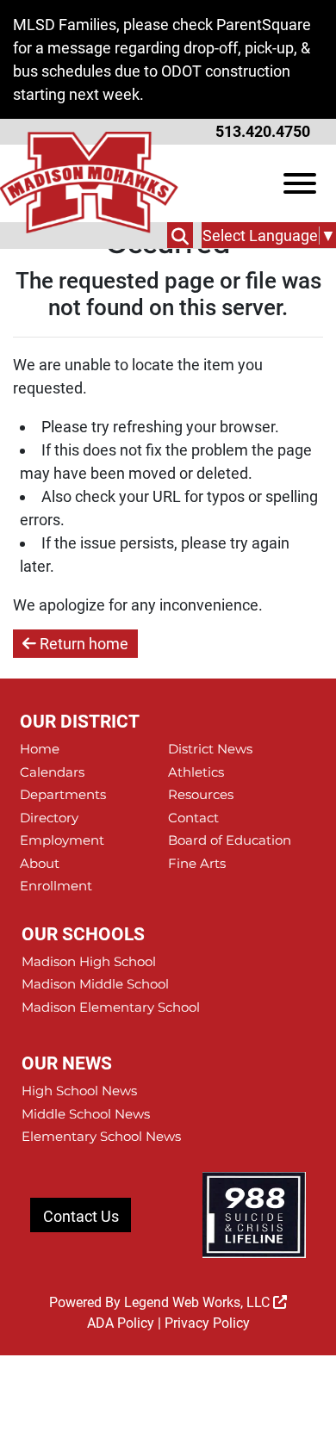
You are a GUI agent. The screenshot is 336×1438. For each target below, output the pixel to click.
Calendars (52, 772)
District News (210, 749)
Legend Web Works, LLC (198, 1302)
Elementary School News (101, 1136)
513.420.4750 (262, 131)
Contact (193, 817)
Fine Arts (197, 863)
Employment (62, 840)
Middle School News (86, 1114)
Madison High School (89, 961)
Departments (63, 794)
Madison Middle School (95, 984)
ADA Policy (120, 1323)
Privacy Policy (207, 1323)
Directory (49, 817)
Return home (82, 644)
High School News (79, 1090)
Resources (200, 794)
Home (39, 749)
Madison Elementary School (111, 1007)
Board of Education (229, 840)
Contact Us (81, 1216)
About (39, 863)
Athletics (196, 772)
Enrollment (56, 885)
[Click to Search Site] (180, 235)
